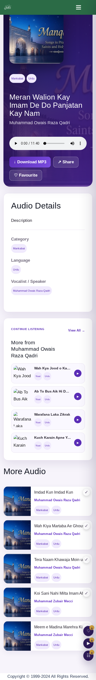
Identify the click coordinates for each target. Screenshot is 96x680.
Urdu (31, 78)
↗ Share (66, 162)
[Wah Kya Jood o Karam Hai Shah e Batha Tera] (22, 373)
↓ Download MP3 (30, 162)
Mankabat (17, 78)
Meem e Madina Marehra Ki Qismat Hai (61, 627)
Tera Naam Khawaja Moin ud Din (61, 560)
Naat (38, 376)
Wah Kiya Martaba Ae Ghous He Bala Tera (61, 526)
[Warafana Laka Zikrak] (22, 419)
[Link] (8, 7)
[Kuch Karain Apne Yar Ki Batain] (22, 442)
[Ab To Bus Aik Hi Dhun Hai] (22, 396)
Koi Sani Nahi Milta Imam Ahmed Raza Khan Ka (61, 593)
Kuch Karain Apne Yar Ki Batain (52, 437)
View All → (76, 330)
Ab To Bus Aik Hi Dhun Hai (52, 391)
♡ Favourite (25, 175)
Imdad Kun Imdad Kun (53, 492)
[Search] (89, 7)
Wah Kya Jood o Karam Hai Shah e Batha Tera (52, 368)
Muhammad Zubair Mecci (53, 601)
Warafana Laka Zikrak (52, 414)
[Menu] (78, 7)
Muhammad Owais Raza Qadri (31, 290)
